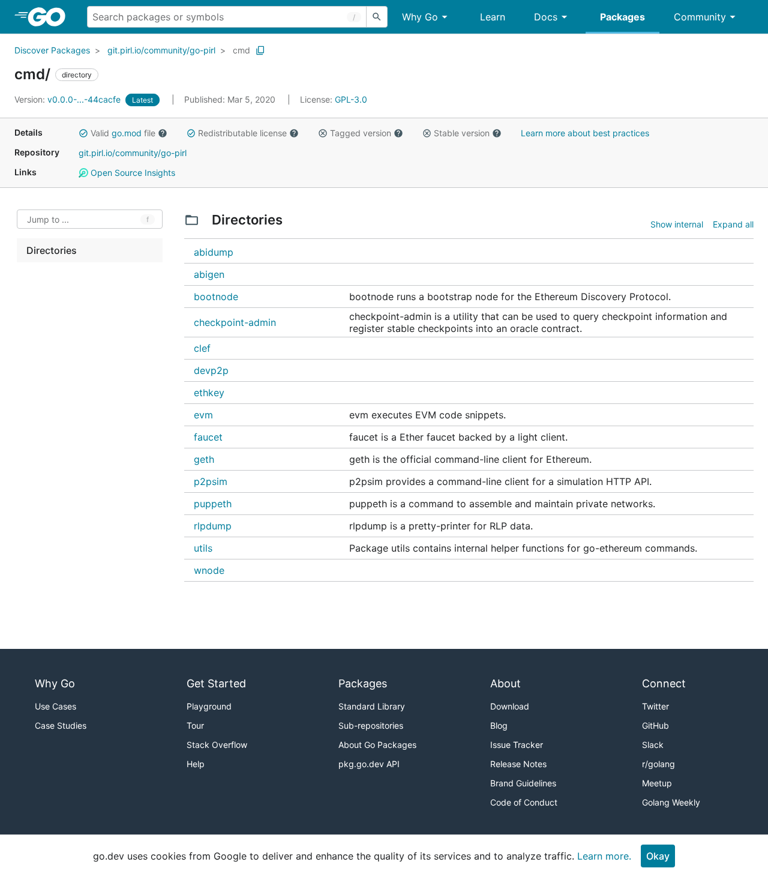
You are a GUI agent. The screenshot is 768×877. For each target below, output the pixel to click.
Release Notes (518, 764)
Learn (492, 17)
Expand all (733, 224)
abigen (209, 274)
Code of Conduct (523, 802)
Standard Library (371, 706)
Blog (499, 725)
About (505, 683)
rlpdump (213, 526)
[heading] (50, 16)
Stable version (461, 133)
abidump (213, 252)
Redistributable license (242, 133)
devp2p (211, 370)
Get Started (216, 683)
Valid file (123, 133)
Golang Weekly (671, 802)
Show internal (676, 224)
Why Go (420, 17)
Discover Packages (52, 50)
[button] (83, 133)
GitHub (655, 725)
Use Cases (55, 706)
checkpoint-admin (235, 322)
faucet (208, 437)
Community (700, 17)
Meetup (657, 783)
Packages (622, 17)
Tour (195, 725)
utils (203, 548)
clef (202, 348)
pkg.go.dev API (369, 764)
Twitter (655, 706)
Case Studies (60, 725)
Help (196, 764)
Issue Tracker (516, 745)
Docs (545, 17)
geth (204, 459)
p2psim (210, 481)
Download (509, 706)
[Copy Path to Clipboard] (260, 50)
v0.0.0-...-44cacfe (68, 99)
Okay (658, 856)
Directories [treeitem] (51, 250)
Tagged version (361, 133)
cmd (241, 50)
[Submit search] (377, 17)
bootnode (216, 297)
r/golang (658, 764)
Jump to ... (48, 219)
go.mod (127, 133)
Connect (664, 683)
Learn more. (604, 856)
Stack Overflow (217, 745)
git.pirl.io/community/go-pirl (161, 50)
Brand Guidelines (523, 783)
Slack (653, 745)
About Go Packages (377, 745)
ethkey (209, 393)
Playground (209, 706)
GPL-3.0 (351, 99)
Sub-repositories (370, 725)
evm (203, 415)
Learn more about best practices (585, 133)
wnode (209, 570)
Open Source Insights (131, 172)
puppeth (213, 504)
